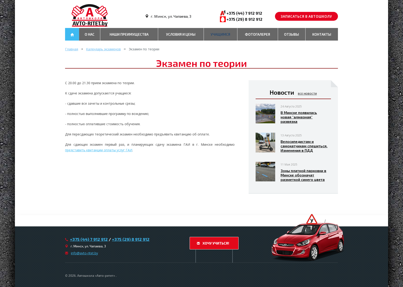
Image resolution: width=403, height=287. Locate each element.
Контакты (321, 34)
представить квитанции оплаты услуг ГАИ (98, 150)
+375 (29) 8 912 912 (244, 19)
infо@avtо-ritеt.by (84, 253)
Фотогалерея (257, 34)
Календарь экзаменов (103, 49)
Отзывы (291, 34)
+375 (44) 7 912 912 (244, 13)
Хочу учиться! (215, 243)
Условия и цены (180, 34)
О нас (89, 34)
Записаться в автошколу (306, 16)
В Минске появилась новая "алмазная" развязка (299, 117)
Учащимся (220, 34)
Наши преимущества (129, 34)
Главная (71, 49)
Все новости (307, 93)
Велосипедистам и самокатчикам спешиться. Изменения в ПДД (304, 145)
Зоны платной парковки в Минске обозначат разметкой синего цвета (303, 175)
